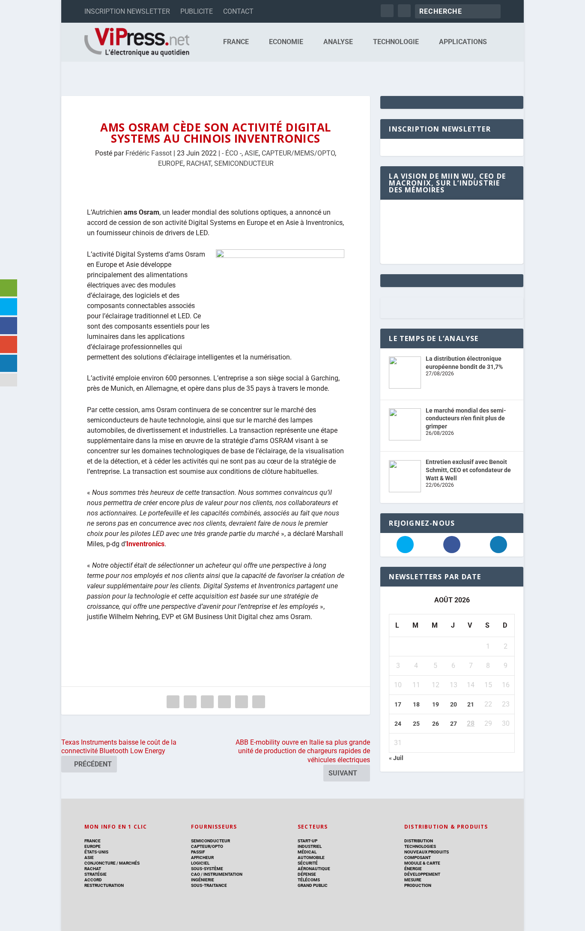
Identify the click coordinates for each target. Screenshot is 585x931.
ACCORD (93, 879)
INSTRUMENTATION (222, 874)
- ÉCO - (232, 153)
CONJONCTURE (100, 863)
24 (397, 723)
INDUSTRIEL (310, 846)
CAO (195, 874)
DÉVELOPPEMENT (422, 874)
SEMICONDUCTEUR (244, 163)
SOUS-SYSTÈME (207, 868)
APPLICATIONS (463, 42)
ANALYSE (338, 42)
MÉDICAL (307, 852)
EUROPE (170, 163)
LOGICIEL (200, 863)
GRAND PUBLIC (313, 885)
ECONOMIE (286, 42)
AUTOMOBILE (311, 857)
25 (416, 723)
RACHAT (198, 163)
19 (435, 704)
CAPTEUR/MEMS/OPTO (298, 153)
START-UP (307, 840)
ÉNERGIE (413, 868)
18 (416, 704)
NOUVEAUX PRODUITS (426, 852)
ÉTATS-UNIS (96, 852)
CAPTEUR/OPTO (207, 846)
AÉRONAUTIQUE (314, 868)
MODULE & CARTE (422, 863)
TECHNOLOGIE (396, 42)
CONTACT (238, 11)
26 (435, 723)
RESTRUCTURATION (104, 885)
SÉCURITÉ (308, 863)
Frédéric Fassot (148, 153)
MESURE (412, 879)
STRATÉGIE (95, 874)
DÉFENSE (307, 874)
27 (453, 723)
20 (453, 704)
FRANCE (236, 42)
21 (470, 704)
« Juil (396, 757)
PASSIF (198, 852)
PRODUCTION (417, 885)
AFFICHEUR (202, 857)
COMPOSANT (417, 857)
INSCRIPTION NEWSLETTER (127, 11)
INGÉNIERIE (202, 879)
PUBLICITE (196, 11)
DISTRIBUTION (418, 840)
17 (397, 704)
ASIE (252, 153)
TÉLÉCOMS (309, 879)
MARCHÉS (129, 863)
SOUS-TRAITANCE (209, 885)
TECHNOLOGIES (420, 846)
